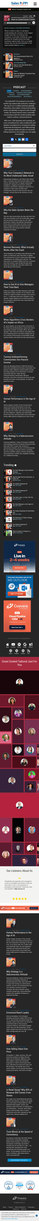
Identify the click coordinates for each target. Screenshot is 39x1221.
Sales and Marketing (20, 62)
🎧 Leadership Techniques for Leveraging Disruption (12, 701)
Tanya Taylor (19, 77)
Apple (7, 647)
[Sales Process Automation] (17, 616)
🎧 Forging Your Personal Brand (6, 854)
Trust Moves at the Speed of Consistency (19, 1133)
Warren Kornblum (25, 1010)
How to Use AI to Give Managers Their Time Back (19, 286)
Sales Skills (28, 96)
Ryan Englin (20, 282)
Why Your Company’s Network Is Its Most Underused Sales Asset (19, 174)
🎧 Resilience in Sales (30, 848)
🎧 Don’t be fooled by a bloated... (19, 682)
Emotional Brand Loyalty (17, 1012)
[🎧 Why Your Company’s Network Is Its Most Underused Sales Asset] (8, 163)
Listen (22, 45)
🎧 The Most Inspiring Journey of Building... (32, 774)
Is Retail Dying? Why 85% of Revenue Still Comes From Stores (19, 1092)
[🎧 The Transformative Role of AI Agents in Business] (8, 57)
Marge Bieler (18, 499)
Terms (4, 1207)
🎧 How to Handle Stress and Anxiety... (18, 713)
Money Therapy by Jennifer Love (19, 9)
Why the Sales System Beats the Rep (18, 211)
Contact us (16, 1209)
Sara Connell (19, 66)
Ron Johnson (23, 1087)
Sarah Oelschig (21, 245)
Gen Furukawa (10, 28)
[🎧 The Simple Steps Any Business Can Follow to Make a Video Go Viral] (10, 923)
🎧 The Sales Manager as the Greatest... (18, 848)
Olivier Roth (20, 170)
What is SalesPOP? (20, 1207)
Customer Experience (23, 28)
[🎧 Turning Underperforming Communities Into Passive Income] (8, 347)
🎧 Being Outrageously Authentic (18, 829)
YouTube (13, 647)
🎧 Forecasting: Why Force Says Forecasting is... (24, 860)
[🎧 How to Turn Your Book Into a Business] (8, 65)
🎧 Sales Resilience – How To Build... (30, 750)
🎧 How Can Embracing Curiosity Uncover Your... (5, 719)
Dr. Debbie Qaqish (21, 396)
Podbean (16, 653)
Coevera (16, 91)
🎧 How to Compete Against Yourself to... (6, 829)
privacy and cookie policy (10, 1218)
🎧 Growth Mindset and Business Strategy (38, 762)
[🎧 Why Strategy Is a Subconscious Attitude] (8, 426)
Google (24, 647)
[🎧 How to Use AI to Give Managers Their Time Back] (8, 275)
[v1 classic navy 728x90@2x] (19, 1172)
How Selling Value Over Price (17, 1050)
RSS (28, 653)
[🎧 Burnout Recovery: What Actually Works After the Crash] (8, 238)
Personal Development (24, 93)
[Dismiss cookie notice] (37, 1216)
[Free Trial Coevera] (19, 908)
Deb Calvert (18, 480)
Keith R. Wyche (24, 1129)
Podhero (23, 653)
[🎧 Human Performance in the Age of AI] (8, 389)
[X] (16, 139)
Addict (10, 653)
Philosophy (31, 1207)
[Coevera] (19, 1198)
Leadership (10, 93)
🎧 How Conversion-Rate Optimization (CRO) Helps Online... (32, 829)
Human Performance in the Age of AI (19, 400)
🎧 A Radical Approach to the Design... (38, 750)
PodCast (12, 94)
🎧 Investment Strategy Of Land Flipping (30, 786)
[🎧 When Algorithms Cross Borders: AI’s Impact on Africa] (8, 310)
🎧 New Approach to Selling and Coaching (18, 731)
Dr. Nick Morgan (19, 532)
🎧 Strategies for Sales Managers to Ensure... (38, 848)
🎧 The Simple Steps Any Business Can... (38, 860)
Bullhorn (31, 647)
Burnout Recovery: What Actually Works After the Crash (19, 249)
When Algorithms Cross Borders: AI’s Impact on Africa (19, 321)
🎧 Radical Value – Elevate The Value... (5, 756)
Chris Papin (23, 1046)
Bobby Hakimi (19, 60)
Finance (16, 71)
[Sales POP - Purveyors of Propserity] (19, 4)
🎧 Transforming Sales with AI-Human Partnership (18, 750)
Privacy (11, 1207)
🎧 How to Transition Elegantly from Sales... (19, 805)
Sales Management (23, 94)
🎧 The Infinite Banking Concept (11, 780)
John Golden (18, 473)
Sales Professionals (14, 96)
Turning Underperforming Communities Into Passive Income (16, 359)
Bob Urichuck (18, 519)
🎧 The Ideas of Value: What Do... (6, 737)
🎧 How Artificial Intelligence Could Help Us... (38, 787)
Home (9, 91)
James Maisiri (20, 317)
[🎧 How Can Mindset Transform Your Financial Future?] (8, 74)
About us (23, 1209)
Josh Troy (20, 207)
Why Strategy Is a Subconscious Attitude (18, 437)
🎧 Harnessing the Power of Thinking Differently (32, 707)
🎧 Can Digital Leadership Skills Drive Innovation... (24, 762)
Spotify (19, 647)
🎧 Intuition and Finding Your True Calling (32, 731)
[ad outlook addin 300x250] (19, 586)
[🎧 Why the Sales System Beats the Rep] (8, 200)
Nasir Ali (19, 354)
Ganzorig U (20, 433)
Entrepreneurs (26, 91)
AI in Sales (17, 54)
